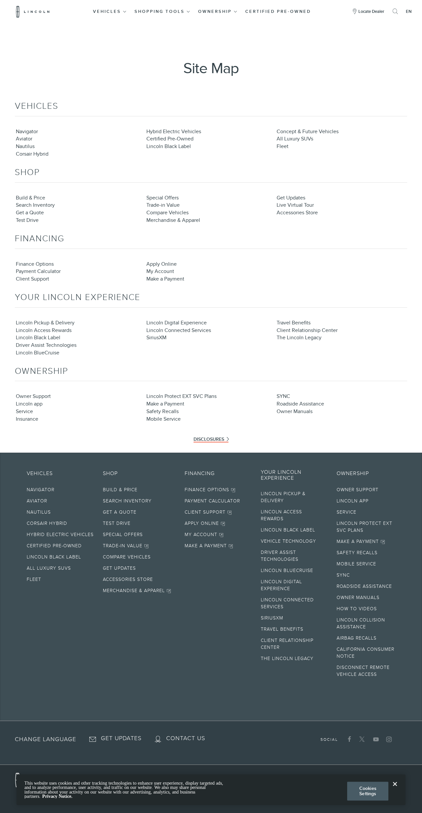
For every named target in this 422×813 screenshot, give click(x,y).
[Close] (395, 789)
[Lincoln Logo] (33, 11)
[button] (110, 11)
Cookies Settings (368, 791)
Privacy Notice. (57, 796)
